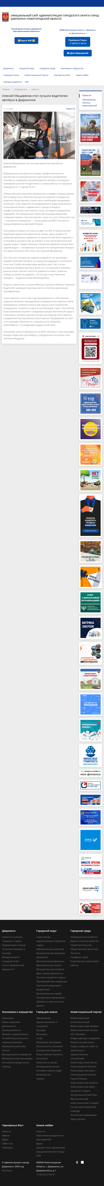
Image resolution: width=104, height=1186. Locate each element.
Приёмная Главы (78, 41)
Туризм (40, 1078)
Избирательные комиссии (50, 949)
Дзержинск (8, 68)
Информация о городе (14, 945)
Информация (20, 89)
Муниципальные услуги (48, 965)
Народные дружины (12, 82)
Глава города (43, 936)
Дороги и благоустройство (84, 941)
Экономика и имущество (72, 68)
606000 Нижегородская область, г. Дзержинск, (78, 30)
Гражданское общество (48, 1050)
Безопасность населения (49, 1046)
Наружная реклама (12, 1042)
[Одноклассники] (78, 1162)
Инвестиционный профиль (84, 1026)
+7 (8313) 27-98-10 (45, 1174)
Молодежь (41, 1034)
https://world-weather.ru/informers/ (26, 31)
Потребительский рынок (15, 1038)
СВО (27, 82)
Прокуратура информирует (50, 997)
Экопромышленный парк (83, 1094)
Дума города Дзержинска (49, 973)
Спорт (39, 1038)
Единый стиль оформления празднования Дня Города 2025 (50, 1151)
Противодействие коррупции (51, 981)
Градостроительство (81, 945)
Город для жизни (11, 75)
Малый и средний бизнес (15, 1034)
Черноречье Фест (62, 75)
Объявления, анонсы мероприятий (89, 102)
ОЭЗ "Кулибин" (78, 1034)
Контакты (7, 1170)
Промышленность (11, 1030)
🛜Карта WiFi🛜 (26, 40)
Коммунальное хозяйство (84, 936)
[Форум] (83, 1162)
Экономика (8, 1018)
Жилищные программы (48, 1042)
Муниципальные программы (17, 1058)
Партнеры (7, 1147)
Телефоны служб (79, 957)
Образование (43, 1018)
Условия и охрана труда (48, 1070)
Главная (6, 89)
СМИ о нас (7, 1143)
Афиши (5, 1135)
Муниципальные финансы (50, 961)
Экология (75, 953)
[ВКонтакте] (72, 1162)
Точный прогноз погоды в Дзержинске (26, 29)
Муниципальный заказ (14, 1046)
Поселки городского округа (50, 977)
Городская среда (47, 68)
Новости (35, 89)
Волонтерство (43, 1074)
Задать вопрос (78, 1119)
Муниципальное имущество (17, 1054)
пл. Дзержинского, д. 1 (78, 33)
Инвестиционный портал (36, 75)
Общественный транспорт (84, 949)
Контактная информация (83, 1115)
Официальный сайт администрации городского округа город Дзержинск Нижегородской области (55, 17)
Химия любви (82, 75)
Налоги (6, 1050)
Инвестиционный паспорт (84, 1030)
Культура (41, 1030)
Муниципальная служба (49, 993)
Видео (5, 1139)
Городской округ (26, 68)
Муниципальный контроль (50, 969)
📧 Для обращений (77, 53)
